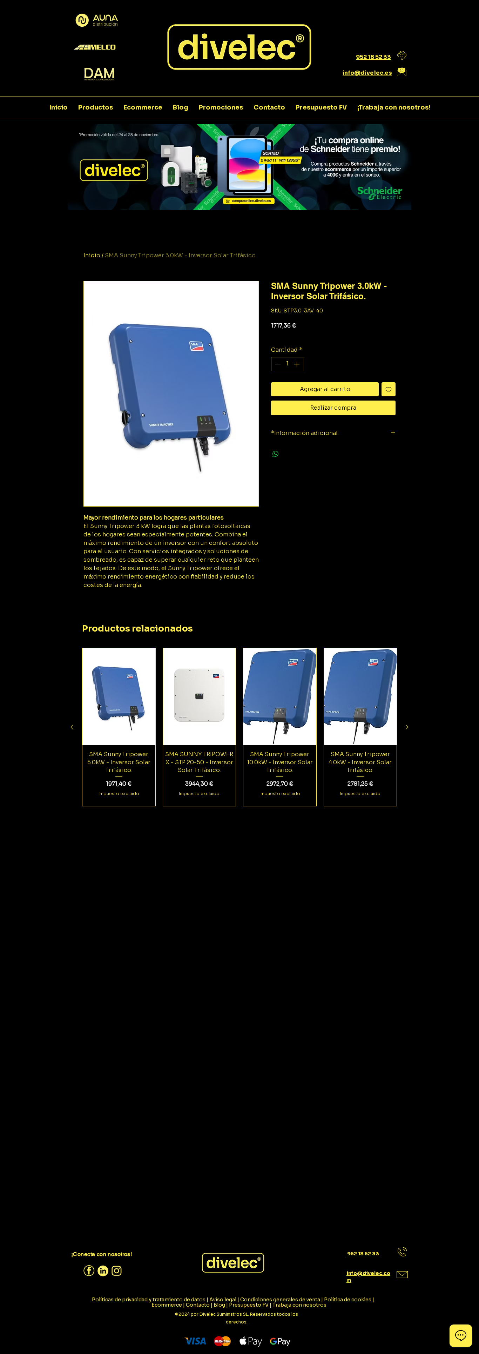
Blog (219, 1305)
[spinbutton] (287, 364)
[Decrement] (277, 364)
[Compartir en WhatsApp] (275, 454)
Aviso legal (222, 1299)
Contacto (198, 1305)
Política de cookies (347, 1299)
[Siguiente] (407, 727)
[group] (239, 727)
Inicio (91, 255)
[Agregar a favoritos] (389, 389)
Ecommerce (166, 1305)
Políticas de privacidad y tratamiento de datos (148, 1299)
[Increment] (297, 364)
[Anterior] (72, 727)
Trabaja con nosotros (299, 1305)
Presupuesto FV (249, 1305)
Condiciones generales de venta (280, 1299)
